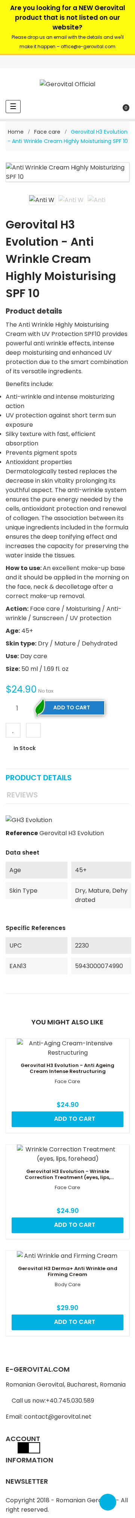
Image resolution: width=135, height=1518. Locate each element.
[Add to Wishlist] (13, 730)
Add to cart (71, 707)
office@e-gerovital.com (88, 46)
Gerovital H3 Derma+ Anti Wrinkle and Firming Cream (67, 1272)
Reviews (22, 795)
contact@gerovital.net (58, 1416)
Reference (22, 833)
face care (67, 1082)
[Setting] (123, 61)
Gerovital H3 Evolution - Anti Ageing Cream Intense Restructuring (67, 1068)
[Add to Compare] (33, 730)
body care (68, 1285)
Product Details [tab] (39, 777)
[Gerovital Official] (67, 84)
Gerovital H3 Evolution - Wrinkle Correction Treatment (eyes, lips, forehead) (67, 1175)
